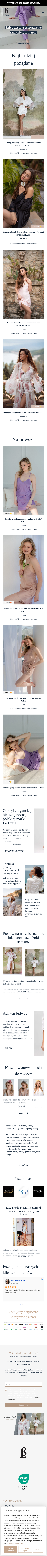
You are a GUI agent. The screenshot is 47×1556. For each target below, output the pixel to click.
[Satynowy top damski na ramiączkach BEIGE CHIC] (23, 659)
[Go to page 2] (22, 1304)
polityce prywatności (16, 1543)
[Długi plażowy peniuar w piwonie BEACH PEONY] (23, 373)
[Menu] (43, 12)
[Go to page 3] (24, 1304)
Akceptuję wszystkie (10, 1549)
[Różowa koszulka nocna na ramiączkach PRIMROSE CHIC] (23, 284)
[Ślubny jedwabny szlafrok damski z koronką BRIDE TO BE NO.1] (23, 104)
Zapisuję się (23, 1405)
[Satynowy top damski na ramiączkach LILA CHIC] (23, 749)
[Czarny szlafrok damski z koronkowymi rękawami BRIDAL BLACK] (23, 193)
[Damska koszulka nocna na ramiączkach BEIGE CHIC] (23, 569)
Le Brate (6, 15)
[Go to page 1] (20, 1304)
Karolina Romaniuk (18, 1280)
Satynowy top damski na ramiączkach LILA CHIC (23, 788)
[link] (17, 831)
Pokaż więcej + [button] (18, 844)
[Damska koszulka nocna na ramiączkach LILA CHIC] (23, 480)
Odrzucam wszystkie (25, 1549)
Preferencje (38, 1549)
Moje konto (8, 1506)
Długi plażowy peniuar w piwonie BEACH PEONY (23, 412)
